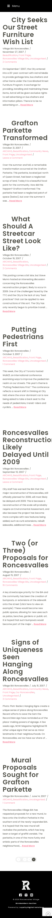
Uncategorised (38, 58)
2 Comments (10, 62)
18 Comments (10, 585)
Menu (16, 6)
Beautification (10, 55)
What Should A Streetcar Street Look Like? (22, 233)
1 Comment (9, 364)
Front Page (25, 55)
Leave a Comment (13, 157)
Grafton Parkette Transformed (25, 130)
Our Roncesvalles (25, 692)
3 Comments (10, 699)
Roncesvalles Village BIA (16, 58)
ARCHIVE (7, 151)
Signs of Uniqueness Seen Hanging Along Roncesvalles (26, 661)
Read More (26, 104)
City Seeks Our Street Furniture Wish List (25, 30)
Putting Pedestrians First (23, 337)
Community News (38, 151)
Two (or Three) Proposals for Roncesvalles (26, 554)
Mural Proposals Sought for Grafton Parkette (21, 775)
